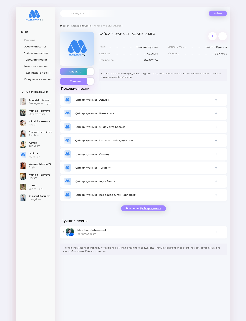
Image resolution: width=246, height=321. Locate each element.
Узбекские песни (36, 53)
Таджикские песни (37, 72)
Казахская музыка (81, 25)
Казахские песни (36, 66)
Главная (29, 40)
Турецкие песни (35, 59)
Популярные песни (38, 79)
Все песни (143, 208)
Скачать (75, 81)
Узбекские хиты (35, 46)
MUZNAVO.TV (34, 17)
